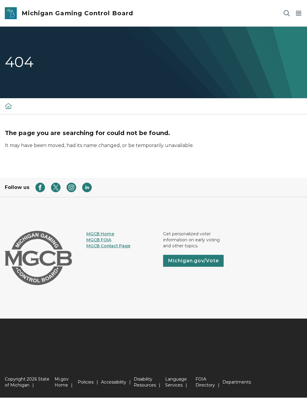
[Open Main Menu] (298, 13)
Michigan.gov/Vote (193, 260)
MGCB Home (100, 234)
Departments (236, 382)
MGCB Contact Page (108, 246)
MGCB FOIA (98, 240)
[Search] (286, 13)
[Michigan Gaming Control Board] (8, 106)
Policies (86, 382)
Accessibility (113, 382)
